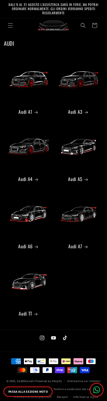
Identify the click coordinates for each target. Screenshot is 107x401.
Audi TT (25, 314)
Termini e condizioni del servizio (76, 389)
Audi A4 (25, 179)
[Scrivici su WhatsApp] (96, 390)
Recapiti (62, 397)
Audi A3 (75, 112)
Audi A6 (25, 246)
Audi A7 (75, 246)
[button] (10, 25)
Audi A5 (75, 179)
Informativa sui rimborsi (84, 381)
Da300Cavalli (26, 381)
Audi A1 (25, 112)
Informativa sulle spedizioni (33, 397)
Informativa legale (85, 397)
